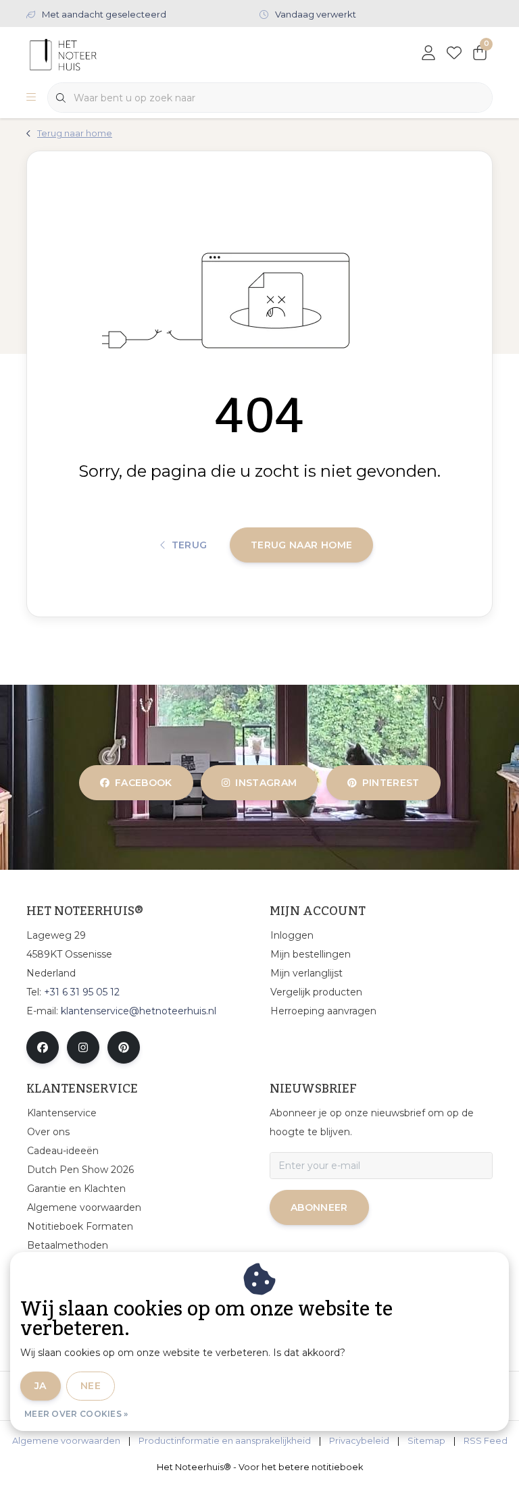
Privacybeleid (359, 1441)
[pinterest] (123, 1047)
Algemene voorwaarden (66, 1441)
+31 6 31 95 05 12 (82, 992)
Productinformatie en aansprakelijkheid (225, 1441)
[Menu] (31, 98)
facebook (143, 783)
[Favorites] (454, 54)
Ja (40, 1386)
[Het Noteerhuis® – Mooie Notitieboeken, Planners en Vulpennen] (88, 53)
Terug (189, 545)
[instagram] (83, 1047)
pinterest (390, 783)
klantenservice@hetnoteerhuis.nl (138, 1011)
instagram (266, 783)
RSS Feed (486, 1441)
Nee (90, 1386)
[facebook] (42, 1047)
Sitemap (426, 1441)
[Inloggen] (428, 54)
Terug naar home (301, 545)
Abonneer (319, 1207)
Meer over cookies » (76, 1414)
